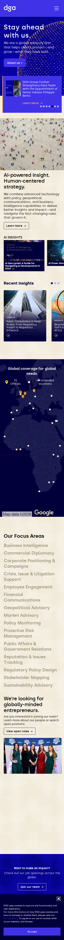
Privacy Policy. (11, 918)
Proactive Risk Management (19, 633)
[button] (58, 898)
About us (13, 63)
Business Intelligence (26, 545)
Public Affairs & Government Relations (27, 646)
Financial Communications (22, 597)
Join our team (30, 887)
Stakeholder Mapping (26, 677)
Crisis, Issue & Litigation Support (29, 576)
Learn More (14, 225)
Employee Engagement (28, 587)
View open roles (18, 731)
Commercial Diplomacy (29, 553)
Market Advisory (21, 615)
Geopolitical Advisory (27, 607)
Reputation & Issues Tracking (25, 659)
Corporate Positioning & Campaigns (29, 563)
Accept (32, 931)
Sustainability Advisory (28, 685)
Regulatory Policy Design (30, 670)
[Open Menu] (56, 8)
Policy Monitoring (22, 623)
